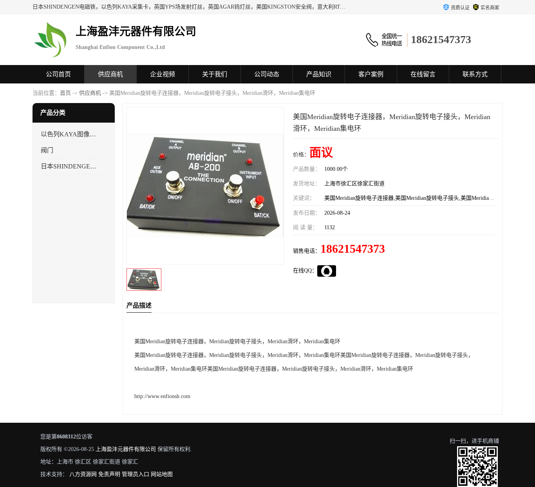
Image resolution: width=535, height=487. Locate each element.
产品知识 (318, 74)
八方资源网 (83, 474)
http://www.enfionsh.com (162, 396)
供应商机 (110, 74)
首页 (65, 93)
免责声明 (109, 474)
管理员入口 (135, 474)
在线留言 (423, 74)
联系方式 (475, 74)
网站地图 (162, 474)
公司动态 (266, 74)
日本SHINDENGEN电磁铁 (69, 166)
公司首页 (58, 74)
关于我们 (214, 74)
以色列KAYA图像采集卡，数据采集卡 (69, 134)
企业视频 (162, 74)
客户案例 (370, 74)
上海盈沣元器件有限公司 (126, 449)
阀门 (47, 150)
